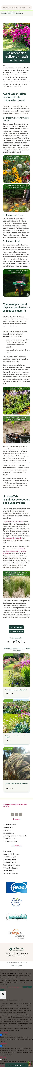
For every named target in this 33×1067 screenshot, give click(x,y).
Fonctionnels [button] (4, 1032)
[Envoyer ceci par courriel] (8, 642)
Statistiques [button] (3, 1044)
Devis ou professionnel (10, 873)
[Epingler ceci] (19, 642)
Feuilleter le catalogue (10, 868)
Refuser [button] (2, 987)
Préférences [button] (15, 987)
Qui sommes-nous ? (9, 825)
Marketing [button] (3, 1057)
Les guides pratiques (9, 862)
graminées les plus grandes (14, 522)
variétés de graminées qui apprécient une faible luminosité (14, 551)
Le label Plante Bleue (9, 838)
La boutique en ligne (9, 857)
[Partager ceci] (14, 642)
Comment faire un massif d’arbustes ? (16, 691)
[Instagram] (16, 814)
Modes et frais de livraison (11, 854)
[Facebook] (12, 814)
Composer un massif (16, 631)
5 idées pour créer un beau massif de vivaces (15, 738)
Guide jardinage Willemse (11, 865)
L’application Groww (9, 859)
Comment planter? (16, 627)
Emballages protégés (10, 841)
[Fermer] (30, 7)
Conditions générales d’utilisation (17, 962)
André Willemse (8, 827)
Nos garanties (7, 851)
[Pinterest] (20, 814)
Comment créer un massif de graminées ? (16, 786)
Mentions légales (16, 965)
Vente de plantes (8, 833)
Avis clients (6, 830)
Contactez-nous (8, 871)
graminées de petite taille (14, 538)
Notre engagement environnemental (15, 836)
